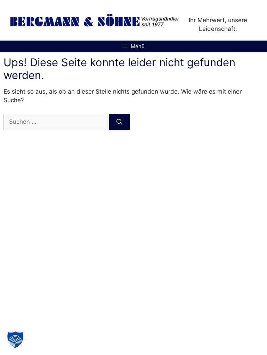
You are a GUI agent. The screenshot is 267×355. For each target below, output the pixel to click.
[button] (15, 339)
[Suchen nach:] (56, 121)
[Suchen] (119, 122)
